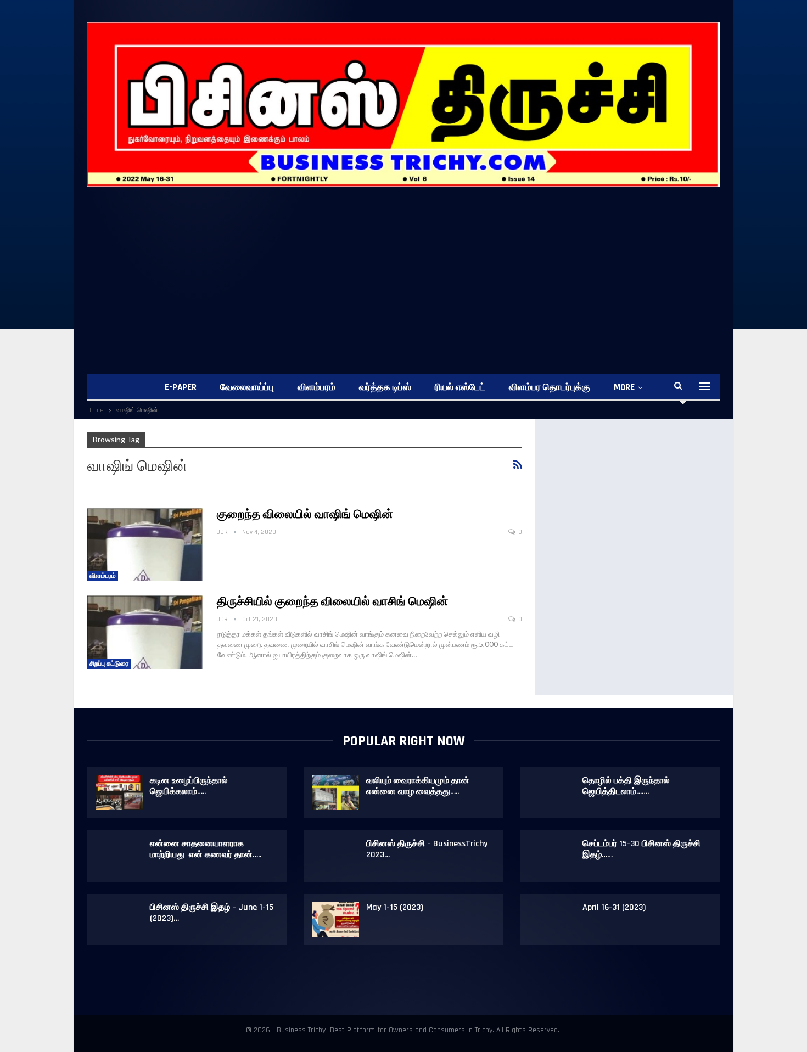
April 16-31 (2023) (614, 907)
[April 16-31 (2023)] (551, 919)
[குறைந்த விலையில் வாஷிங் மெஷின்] (145, 544)
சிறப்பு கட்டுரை (108, 664)
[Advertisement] (403, 269)
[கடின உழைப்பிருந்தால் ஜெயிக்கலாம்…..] (119, 793)
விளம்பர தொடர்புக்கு (549, 387)
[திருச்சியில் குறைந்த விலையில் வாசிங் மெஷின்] (145, 631)
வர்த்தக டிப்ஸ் (385, 387)
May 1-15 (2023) (394, 907)
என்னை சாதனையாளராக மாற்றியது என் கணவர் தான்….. (205, 849)
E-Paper (181, 387)
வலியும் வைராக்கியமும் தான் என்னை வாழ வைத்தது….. (417, 786)
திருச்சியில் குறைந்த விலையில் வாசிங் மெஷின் (332, 602)
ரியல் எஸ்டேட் (460, 387)
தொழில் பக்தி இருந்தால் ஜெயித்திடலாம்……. (626, 786)
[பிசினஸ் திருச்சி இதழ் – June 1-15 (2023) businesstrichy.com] (119, 919)
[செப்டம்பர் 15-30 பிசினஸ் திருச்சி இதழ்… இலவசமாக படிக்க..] (551, 856)
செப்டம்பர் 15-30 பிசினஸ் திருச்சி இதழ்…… (641, 849)
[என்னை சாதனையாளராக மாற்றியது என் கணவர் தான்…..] (119, 856)
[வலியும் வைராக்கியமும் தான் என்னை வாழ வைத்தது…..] (335, 793)
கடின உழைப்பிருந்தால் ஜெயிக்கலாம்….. (189, 786)
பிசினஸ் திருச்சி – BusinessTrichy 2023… (426, 849)
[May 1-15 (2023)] (335, 919)
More (624, 387)
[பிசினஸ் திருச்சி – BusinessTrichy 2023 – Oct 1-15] (335, 856)
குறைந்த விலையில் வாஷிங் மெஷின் (305, 514)
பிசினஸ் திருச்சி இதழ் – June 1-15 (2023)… (211, 913)
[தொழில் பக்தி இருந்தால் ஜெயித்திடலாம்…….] (551, 793)
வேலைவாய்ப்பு (247, 387)
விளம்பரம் (316, 387)
